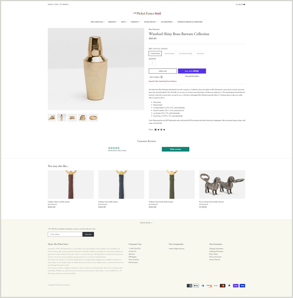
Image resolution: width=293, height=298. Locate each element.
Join (56, 4)
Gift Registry (133, 257)
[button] (163, 77)
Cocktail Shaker (155, 53)
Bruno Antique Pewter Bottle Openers (211, 203)
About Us (132, 254)
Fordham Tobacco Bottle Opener (59, 203)
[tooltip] (161, 77)
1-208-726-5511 (135, 248)
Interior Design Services (176, 248)
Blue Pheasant (154, 29)
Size (150, 49)
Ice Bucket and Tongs (185, 53)
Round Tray (200, 53)
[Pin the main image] (161, 129)
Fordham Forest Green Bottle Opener (161, 203)
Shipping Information (216, 248)
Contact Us (132, 251)
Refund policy (133, 262)
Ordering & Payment (216, 251)
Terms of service (134, 259)
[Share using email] (164, 129)
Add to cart (163, 71)
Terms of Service (214, 259)
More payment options (192, 76)
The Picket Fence (65, 285)
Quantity (152, 59)
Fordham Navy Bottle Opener (108, 203)
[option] (52, 118)
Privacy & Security (215, 257)
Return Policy (213, 254)
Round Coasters (170, 53)
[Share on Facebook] (155, 129)
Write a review (175, 149)
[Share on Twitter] (158, 129)
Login (50, 4)
